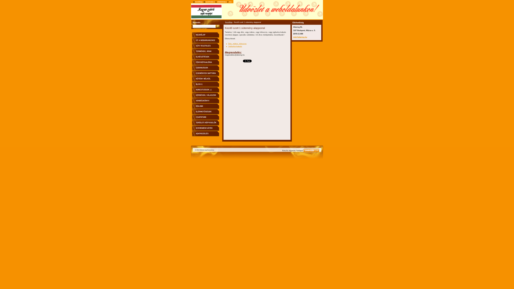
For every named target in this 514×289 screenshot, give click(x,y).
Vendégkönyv (202, 101)
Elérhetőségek (203, 112)
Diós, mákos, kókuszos (237, 44)
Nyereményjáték (204, 128)
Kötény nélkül (203, 79)
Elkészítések (202, 57)
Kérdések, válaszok (206, 95)
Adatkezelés (202, 134)
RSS (230, 2)
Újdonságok (202, 68)
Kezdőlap (228, 22)
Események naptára (206, 73)
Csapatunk (201, 117)
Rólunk (199, 106)
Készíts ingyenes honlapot (292, 151)
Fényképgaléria (204, 62)
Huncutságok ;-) (203, 90)
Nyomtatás (210, 2)
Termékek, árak (203, 51)
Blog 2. (199, 84)
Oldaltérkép (221, 2)
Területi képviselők (206, 123)
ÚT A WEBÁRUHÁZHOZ (205, 40)
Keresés (196, 22)
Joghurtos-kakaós (235, 46)
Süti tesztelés (203, 46)
